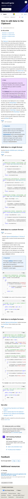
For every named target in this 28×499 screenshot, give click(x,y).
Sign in (25, 14)
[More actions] (26, 17)
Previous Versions (12, 493)
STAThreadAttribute (16, 97)
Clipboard (5, 41)
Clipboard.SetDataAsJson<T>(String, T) (15, 236)
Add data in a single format (8, 32)
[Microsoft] (14, 14)
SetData (11, 261)
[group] (14, 193)
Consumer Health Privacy (18, 495)
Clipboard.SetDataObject (11, 322)
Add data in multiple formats (8, 36)
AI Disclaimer (4, 493)
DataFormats (20, 70)
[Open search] (22, 14)
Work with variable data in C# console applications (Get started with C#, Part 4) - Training (13, 474)
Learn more (7, 419)
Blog (19, 493)
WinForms (7, 17)
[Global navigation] (1, 14)
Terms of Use (4, 497)
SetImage (20, 150)
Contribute (3, 495)
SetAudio (7, 150)
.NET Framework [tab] (8, 121)
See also (4, 38)
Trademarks (10, 497)
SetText (7, 118)
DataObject (13, 110)
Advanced (12, 17)
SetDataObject (13, 102)
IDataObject (17, 112)
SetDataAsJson (7, 134)
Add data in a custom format (8, 34)
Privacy (8, 495)
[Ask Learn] (20, 17)
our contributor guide (16, 432)
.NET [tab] (2, 121)
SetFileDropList (13, 150)
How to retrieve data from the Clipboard (13, 411)
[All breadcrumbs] (2, 17)
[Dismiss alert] (26, 2)
